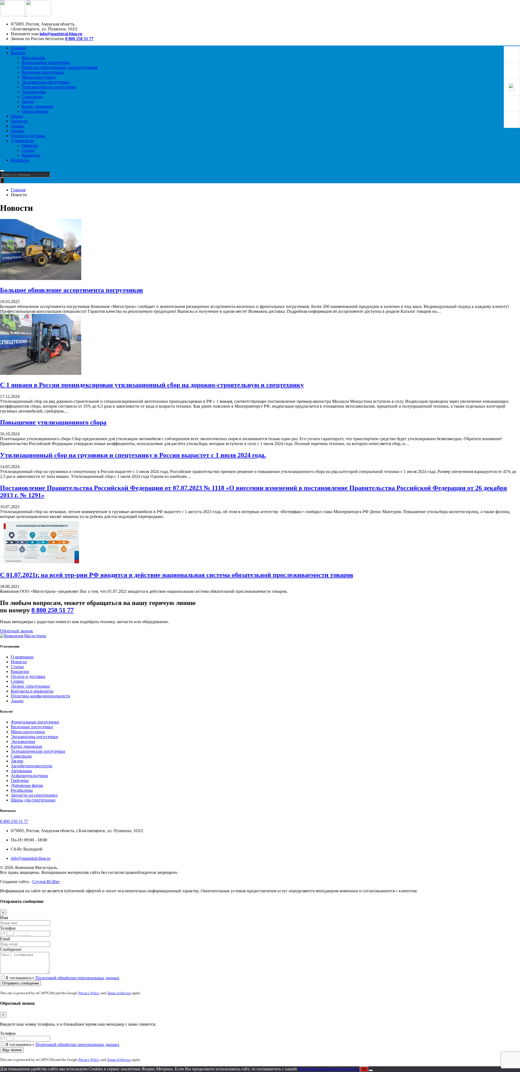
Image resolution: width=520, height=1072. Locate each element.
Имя (4, 917)
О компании (22, 140)
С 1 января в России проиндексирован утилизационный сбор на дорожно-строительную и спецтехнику (152, 384)
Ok (364, 1069)
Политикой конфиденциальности (329, 1069)
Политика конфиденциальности (40, 696)
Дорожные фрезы (27, 785)
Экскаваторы (34, 91)
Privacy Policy (89, 993)
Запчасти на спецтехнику (34, 795)
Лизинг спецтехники (30, 686)
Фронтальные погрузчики (46, 62)
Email (5, 938)
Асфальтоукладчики (29, 775)
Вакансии (31, 155)
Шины (17, 116)
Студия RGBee (46, 881)
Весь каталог (34, 57)
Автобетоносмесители (31, 766)
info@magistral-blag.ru (61, 33)
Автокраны (21, 770)
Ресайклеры (22, 790)
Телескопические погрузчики (49, 87)
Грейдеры (20, 780)
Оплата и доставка (28, 135)
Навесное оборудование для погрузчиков (60, 67)
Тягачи (28, 101)
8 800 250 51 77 (79, 38)
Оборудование (35, 111)
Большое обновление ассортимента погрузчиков (71, 290)
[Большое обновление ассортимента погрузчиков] (40, 278)
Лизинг (18, 130)
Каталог (18, 52)
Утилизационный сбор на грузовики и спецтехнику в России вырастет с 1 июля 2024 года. (133, 455)
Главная (18, 48)
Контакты (20, 160)
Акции (17, 700)
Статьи (28, 150)
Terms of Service (119, 993)
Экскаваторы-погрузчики (45, 82)
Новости (30, 145)
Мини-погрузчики (39, 77)
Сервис (17, 126)
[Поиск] (2, 180)
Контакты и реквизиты (32, 691)
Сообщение (10, 949)
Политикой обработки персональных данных (77, 978)
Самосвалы (32, 96)
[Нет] (371, 1070)
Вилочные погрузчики (43, 72)
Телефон (8, 928)
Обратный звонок (16, 631)
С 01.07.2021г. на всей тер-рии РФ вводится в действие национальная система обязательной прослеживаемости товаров (176, 574)
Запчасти (19, 121)
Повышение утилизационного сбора (53, 422)
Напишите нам (24, 33)
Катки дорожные (37, 106)
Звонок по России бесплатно (37, 38)
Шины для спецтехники (33, 800)
